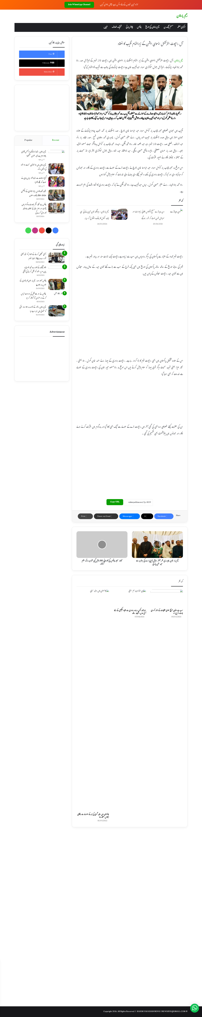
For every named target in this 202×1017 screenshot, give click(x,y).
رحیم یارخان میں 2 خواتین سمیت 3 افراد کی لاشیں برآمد (33, 167)
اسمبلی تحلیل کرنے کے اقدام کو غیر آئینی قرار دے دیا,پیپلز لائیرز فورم (33, 257)
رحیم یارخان (178, 61)
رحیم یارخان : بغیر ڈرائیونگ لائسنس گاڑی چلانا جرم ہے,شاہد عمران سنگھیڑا (33, 154)
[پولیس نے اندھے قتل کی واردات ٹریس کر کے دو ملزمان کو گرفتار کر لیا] (56, 297)
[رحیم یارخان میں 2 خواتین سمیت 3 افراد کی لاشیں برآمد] (56, 168)
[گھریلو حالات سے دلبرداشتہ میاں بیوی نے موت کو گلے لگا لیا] (56, 181)
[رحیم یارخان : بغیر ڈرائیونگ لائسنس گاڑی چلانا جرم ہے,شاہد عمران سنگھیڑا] (56, 155)
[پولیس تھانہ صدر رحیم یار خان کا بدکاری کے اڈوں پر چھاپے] (56, 284)
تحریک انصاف (117, 27)
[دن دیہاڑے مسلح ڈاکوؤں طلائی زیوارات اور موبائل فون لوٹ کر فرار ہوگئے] (175, 214)
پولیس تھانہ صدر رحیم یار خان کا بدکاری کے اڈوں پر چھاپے (33, 283)
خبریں (106, 27)
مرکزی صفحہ (181, 27)
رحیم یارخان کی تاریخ (152, 27)
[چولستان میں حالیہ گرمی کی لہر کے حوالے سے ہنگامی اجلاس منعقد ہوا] (92, 700)
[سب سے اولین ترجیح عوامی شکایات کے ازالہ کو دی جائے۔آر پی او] (166, 598)
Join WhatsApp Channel (79, 5)
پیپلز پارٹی (129, 27)
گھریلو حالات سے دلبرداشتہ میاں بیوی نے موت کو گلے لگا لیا (33, 180)
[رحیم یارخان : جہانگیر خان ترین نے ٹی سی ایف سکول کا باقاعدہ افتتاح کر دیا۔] (119, 214)
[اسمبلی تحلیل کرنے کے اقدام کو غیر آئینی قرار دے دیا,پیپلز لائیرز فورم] (56, 258)
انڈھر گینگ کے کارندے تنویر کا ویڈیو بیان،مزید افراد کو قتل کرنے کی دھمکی (34, 270)
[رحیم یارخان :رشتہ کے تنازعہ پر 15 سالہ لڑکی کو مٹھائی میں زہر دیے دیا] (56, 310)
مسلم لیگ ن (168, 27)
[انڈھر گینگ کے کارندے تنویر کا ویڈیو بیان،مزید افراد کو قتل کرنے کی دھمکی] (56, 271)
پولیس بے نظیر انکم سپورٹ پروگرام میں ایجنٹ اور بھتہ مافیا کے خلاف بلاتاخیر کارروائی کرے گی (34, 209)
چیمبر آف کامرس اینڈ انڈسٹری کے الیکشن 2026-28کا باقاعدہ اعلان (33, 194)
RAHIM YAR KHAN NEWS (148, 1011)
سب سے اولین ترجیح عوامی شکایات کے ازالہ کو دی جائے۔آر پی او (167, 612)
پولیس (139, 27)
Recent (55, 140)
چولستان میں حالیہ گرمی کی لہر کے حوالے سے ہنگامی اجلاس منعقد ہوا (93, 816)
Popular (28, 140)
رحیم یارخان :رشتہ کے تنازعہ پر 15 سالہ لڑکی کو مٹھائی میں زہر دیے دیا (32, 309)
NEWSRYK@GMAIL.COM (173, 1011)
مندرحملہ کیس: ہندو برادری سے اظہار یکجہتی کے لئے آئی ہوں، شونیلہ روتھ (130, 612)
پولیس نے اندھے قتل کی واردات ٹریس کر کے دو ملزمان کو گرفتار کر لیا (33, 296)
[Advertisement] (129, 243)
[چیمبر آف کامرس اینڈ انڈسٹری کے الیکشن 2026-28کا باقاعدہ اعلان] (56, 195)
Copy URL (114, 502)
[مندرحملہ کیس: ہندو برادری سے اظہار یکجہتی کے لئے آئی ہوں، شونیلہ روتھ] (129, 598)
